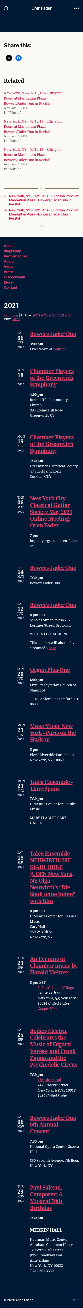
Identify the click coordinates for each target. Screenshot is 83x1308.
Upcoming (11, 315)
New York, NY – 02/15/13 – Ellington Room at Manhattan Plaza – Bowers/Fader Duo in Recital (33, 98)
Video (9, 267)
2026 (36, 315)
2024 (52, 315)
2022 (68, 315)
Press (8, 272)
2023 (60, 315)
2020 (16, 319)
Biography (12, 251)
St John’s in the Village (56, 988)
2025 (44, 315)
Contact (10, 287)
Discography (14, 277)
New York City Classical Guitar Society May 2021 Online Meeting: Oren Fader (51, 512)
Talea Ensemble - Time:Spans (51, 785)
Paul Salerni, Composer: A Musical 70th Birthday (46, 1198)
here (52, 648)
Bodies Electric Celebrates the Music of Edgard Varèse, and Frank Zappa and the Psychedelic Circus (53, 1048)
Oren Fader (41, 8)
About (9, 246)
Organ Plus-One (50, 670)
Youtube (59, 349)
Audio (9, 261)
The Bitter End (49, 1080)
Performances (15, 256)
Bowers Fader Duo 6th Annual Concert (53, 1125)
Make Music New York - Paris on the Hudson (53, 733)
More (8, 282)
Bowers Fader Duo (53, 334)
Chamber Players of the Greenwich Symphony (52, 378)
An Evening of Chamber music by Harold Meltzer (53, 966)
